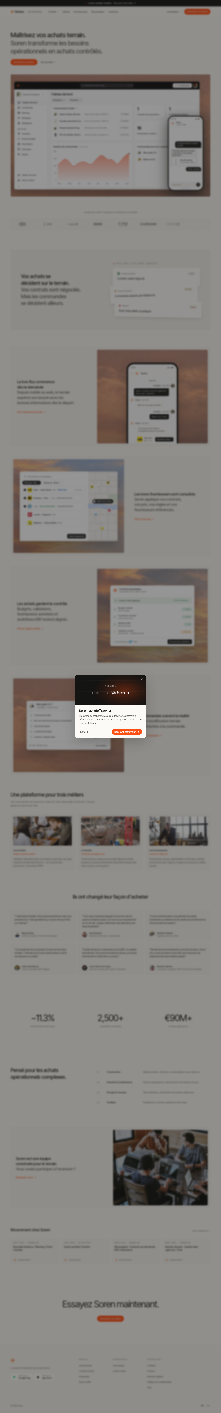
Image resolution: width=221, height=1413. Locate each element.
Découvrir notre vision (125, 732)
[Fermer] (141, 679)
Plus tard (83, 732)
